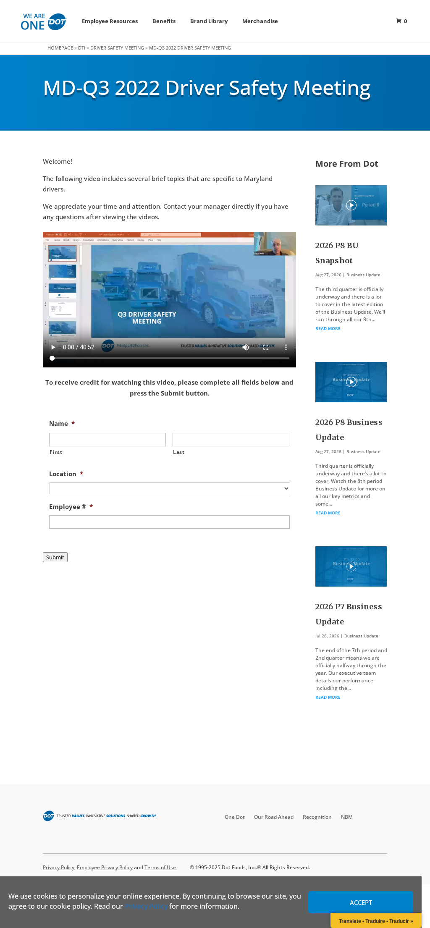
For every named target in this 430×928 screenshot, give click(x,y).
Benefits (164, 21)
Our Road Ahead (274, 817)
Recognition (317, 817)
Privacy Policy (146, 906)
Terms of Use (160, 867)
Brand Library (209, 21)
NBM (347, 817)
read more (328, 328)
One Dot (235, 817)
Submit (55, 557)
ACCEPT (361, 902)
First (56, 452)
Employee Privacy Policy (105, 867)
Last (179, 452)
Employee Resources (110, 21)
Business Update (363, 275)
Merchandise (260, 21)
